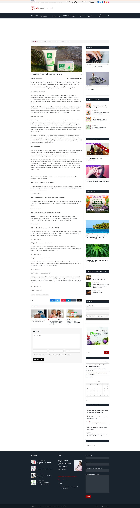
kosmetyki (45, 294)
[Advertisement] (70, 29)
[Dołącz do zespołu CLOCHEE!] (97, 57)
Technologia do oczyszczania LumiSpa (96, 423)
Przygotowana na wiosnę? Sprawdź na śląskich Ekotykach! (100, 113)
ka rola (33, 78)
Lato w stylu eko (89, 377)
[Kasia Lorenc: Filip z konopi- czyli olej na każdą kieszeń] (97, 250)
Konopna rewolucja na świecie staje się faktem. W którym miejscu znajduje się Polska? (100, 286)
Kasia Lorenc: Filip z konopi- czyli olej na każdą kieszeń (97, 260)
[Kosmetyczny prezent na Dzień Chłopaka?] (33, 475)
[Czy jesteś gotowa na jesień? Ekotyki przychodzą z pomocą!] (88, 105)
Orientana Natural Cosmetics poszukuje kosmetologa (98, 88)
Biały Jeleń (38, 294)
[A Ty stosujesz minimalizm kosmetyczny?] (97, 149)
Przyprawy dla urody (97, 292)
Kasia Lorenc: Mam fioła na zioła (95, 216)
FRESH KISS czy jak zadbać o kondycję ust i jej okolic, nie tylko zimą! (97, 417)
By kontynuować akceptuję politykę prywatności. (98, 316)
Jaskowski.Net (64, 506)
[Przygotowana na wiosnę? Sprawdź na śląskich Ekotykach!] (88, 112)
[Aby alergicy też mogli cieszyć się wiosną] (56, 59)
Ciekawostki (90, 271)
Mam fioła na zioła (91, 15)
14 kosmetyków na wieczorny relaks (44, 463)
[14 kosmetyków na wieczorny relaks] (33, 462)
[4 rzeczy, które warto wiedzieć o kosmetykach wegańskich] (88, 277)
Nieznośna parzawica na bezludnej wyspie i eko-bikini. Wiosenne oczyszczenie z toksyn (96, 237)
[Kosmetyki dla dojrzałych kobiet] (33, 468)
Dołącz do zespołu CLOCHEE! (94, 66)
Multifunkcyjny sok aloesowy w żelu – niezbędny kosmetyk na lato (73, 322)
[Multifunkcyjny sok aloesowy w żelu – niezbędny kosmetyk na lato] (74, 313)
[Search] (108, 15)
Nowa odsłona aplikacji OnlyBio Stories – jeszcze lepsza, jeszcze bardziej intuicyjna (47, 2)
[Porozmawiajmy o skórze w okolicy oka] (97, 171)
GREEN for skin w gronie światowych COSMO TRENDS (44, 483)
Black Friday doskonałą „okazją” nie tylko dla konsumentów (97, 428)
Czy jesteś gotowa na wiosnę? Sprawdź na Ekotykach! (99, 128)
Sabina (88, 421)
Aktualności (34, 15)
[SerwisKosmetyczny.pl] (42, 8)
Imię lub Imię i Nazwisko (91, 306)
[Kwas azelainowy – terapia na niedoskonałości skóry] (39, 313)
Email (87, 311)
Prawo (96, 271)
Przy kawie (103, 271)
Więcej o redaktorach (63, 479)
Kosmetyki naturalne (44, 15)
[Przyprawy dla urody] (88, 292)
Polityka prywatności (74, 2)
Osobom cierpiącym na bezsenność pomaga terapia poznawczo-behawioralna (97, 411)
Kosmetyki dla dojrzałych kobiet (44, 469)
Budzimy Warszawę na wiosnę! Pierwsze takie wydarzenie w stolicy (99, 121)
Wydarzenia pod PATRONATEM (94, 99)
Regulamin (68, 1)
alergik (33, 294)
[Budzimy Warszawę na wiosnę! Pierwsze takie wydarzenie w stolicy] (88, 119)
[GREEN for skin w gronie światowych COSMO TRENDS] (33, 482)
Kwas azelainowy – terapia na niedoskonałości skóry (39, 320)
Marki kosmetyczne (56, 15)
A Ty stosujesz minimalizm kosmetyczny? (94, 159)
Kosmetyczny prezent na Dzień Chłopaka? (44, 476)
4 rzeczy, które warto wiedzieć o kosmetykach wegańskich (100, 278)
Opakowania (66, 15)
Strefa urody (73, 15)
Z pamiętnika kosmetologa (93, 143)
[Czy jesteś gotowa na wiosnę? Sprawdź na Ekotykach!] (88, 127)
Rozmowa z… (83, 15)
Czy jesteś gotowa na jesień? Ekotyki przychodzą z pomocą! (99, 106)
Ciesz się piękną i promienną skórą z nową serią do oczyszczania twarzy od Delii (98, 434)
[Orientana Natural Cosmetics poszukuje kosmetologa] (97, 78)
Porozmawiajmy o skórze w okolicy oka (98, 181)
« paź (87, 400)
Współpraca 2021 (101, 15)
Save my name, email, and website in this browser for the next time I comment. (52, 354)
